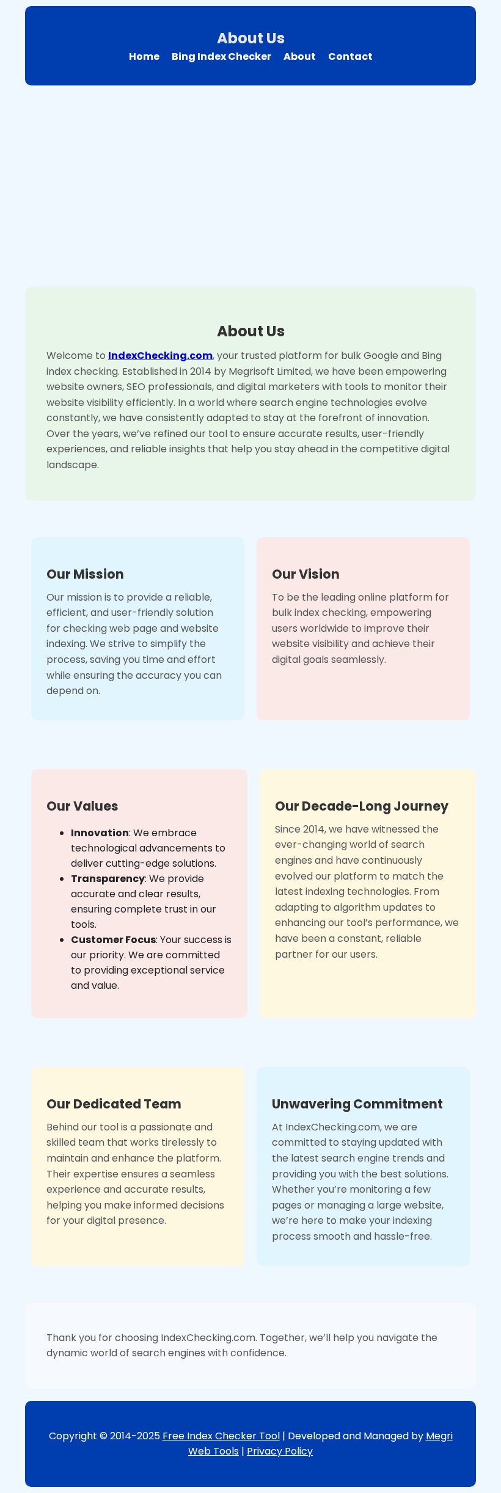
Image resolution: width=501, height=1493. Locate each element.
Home (144, 56)
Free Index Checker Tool (221, 1436)
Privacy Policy (280, 1451)
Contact (350, 56)
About (299, 56)
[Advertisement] (251, 183)
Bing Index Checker (221, 56)
